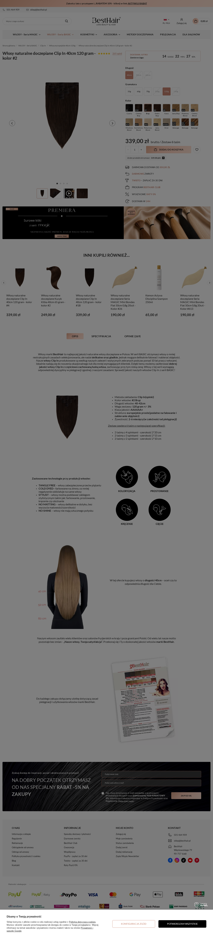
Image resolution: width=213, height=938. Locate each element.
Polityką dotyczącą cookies (82, 922)
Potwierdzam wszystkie (182, 923)
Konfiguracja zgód (133, 923)
